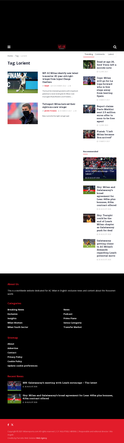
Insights (12, 318)
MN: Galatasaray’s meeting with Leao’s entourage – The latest (99, 171)
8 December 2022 (59, 86)
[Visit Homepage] (62, 47)
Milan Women (15, 322)
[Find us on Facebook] (8, 425)
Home (10, 56)
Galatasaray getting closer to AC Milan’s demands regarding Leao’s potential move (106, 248)
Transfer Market (73, 327)
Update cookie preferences (23, 365)
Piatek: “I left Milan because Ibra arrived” (105, 134)
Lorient (24, 56)
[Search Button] (114, 46)
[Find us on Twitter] (12, 425)
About (11, 343)
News (67, 309)
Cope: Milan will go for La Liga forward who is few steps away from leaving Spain (105, 86)
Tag (16, 56)
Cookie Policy (15, 361)
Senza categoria (73, 322)
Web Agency (41, 438)
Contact (12, 352)
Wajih (46, 86)
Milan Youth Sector (18, 327)
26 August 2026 (93, 178)
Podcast (68, 314)
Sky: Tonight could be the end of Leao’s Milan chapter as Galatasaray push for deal (105, 223)
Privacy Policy (15, 357)
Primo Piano (70, 318)
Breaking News (16, 309)
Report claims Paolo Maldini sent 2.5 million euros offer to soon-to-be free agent (106, 114)
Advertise (13, 348)
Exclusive (13, 314)
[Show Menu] (9, 46)
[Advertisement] (62, 21)
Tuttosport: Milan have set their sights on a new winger (58, 105)
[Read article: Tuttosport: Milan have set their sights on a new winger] (23, 113)
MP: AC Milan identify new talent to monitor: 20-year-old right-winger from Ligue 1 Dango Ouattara (60, 77)
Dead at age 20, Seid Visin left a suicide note (106, 64)
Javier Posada (50, 111)
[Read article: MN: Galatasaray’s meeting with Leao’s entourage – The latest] (14, 386)
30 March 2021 (65, 111)
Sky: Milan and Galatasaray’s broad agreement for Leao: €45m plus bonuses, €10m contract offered (106, 196)
